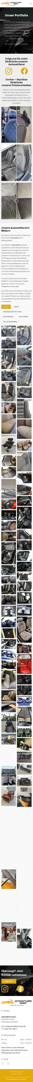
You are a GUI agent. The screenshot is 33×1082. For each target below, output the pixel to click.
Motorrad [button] (8, 317)
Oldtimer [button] (23, 317)
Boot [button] (16, 307)
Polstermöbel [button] (10, 322)
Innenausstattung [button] (12, 312)
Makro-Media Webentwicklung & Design (16, 1079)
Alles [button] (6, 307)
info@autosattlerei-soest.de (15, 1026)
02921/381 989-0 (10, 1029)
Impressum (16, 1074)
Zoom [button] (9, 331)
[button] (31, 3)
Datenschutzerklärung (16, 1077)
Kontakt (8, 981)
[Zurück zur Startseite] (11, 3)
